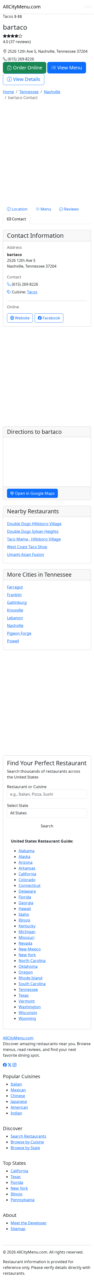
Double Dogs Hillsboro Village (34, 523)
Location (19, 209)
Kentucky (27, 926)
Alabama (26, 850)
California (27, 874)
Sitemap (18, 1228)
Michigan (27, 931)
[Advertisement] (47, 151)
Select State (17, 805)
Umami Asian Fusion (25, 554)
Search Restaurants (28, 1136)
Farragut (15, 587)
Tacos (32, 292)
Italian (16, 1084)
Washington (30, 1006)
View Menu (69, 67)
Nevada (25, 943)
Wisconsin (28, 1012)
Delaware (27, 891)
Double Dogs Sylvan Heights (33, 531)
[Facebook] (5, 1065)
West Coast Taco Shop (27, 546)
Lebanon (15, 617)
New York (27, 954)
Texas (24, 995)
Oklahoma (28, 966)
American (19, 1107)
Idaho (24, 914)
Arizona (26, 862)
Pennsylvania (22, 1199)
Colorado (27, 879)
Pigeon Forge (19, 633)
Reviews (71, 209)
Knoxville (15, 610)
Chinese (18, 1095)
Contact (18, 219)
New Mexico (30, 949)
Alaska (24, 856)
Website (22, 318)
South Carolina (32, 983)
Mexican (18, 1090)
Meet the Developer (29, 1223)
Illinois (24, 920)
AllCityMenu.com (22, 6)
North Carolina (32, 960)
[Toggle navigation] (88, 7)
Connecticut (29, 885)
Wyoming (27, 1018)
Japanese (19, 1101)
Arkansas (27, 868)
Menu (45, 209)
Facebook (51, 318)
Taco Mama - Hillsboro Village (34, 539)
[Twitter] (10, 1065)
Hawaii (25, 908)
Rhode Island (30, 978)
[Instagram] (14, 1065)
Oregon (26, 972)
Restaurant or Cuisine (27, 786)
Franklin (14, 594)
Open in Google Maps (34, 493)
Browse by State (25, 1147)
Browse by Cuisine (27, 1142)
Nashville (15, 625)
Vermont (27, 1001)
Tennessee (28, 989)
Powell (13, 641)
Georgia (26, 902)
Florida (25, 897)
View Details (26, 79)
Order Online (27, 67)
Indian (16, 1113)
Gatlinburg (17, 602)
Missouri (26, 937)
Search (47, 826)
